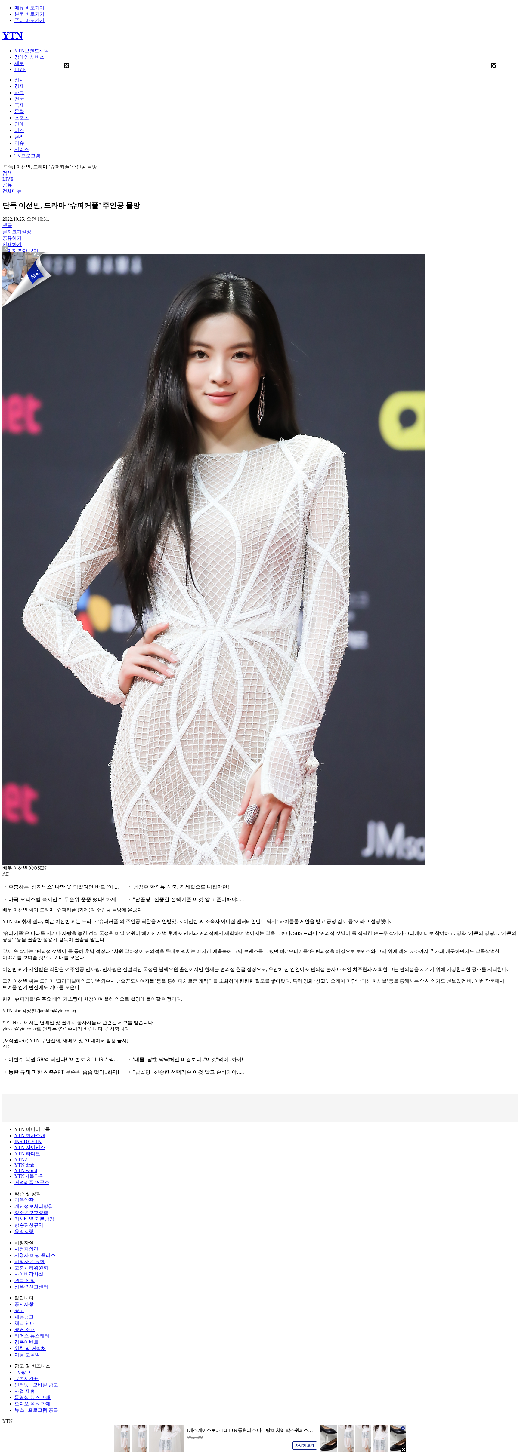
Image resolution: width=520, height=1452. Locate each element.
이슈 (19, 143)
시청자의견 (26, 1248)
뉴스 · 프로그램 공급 (36, 1410)
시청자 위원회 (29, 1261)
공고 (19, 1310)
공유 (7, 184)
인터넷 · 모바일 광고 (36, 1384)
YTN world (25, 1170)
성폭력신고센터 (31, 1286)
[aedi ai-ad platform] (37, 254)
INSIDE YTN (28, 1141)
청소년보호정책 (31, 1212)
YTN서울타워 (29, 1176)
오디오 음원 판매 (32, 1403)
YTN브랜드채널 (31, 50)
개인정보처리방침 (33, 1206)
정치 (19, 79)
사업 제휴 (24, 1391)
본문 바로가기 (29, 14)
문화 (19, 111)
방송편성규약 (28, 1225)
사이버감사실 (28, 1274)
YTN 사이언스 (29, 1147)
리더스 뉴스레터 (31, 1335)
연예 (19, 124)
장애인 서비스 (29, 57)
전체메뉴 (12, 191)
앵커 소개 (24, 1329)
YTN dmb (24, 1165)
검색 (7, 173)
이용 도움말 (27, 1354)
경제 (19, 86)
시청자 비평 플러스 (34, 1255)
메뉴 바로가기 (29, 7)
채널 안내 (24, 1323)
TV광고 (22, 1372)
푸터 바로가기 (29, 20)
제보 (19, 63)
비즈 (19, 130)
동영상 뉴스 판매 (32, 1397)
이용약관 (24, 1199)
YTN (12, 35)
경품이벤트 (26, 1342)
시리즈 (21, 149)
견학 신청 (24, 1280)
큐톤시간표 (26, 1378)
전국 (19, 98)
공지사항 (24, 1304)
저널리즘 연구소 (31, 1182)
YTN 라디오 (27, 1153)
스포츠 (21, 117)
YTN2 (20, 1159)
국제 (19, 105)
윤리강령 (24, 1231)
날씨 (19, 136)
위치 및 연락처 (30, 1348)
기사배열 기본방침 (34, 1218)
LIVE (20, 69)
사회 (19, 92)
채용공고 (24, 1316)
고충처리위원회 (31, 1267)
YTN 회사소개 (29, 1135)
